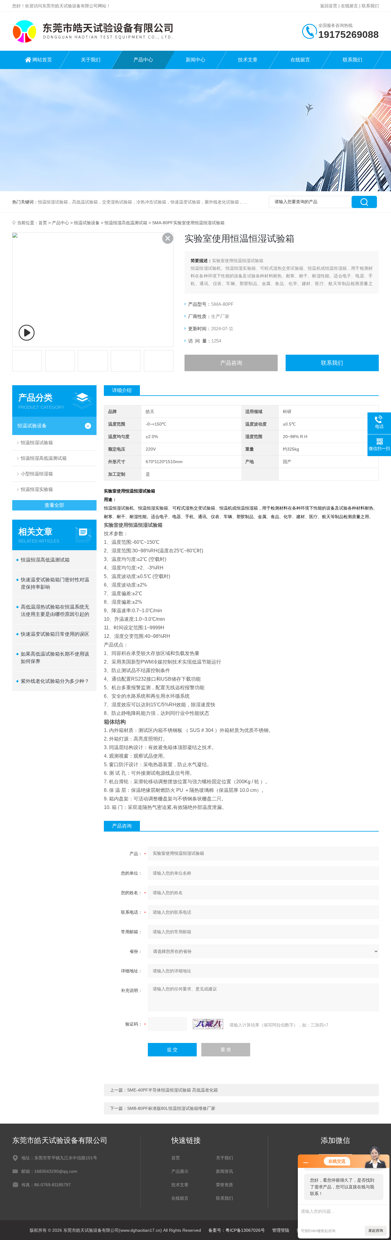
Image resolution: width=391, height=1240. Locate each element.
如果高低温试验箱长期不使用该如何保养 (55, 657)
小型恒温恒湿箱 (37, 473)
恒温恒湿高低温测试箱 (125, 222)
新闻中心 (195, 59)
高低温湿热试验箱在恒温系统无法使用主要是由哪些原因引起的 (55, 610)
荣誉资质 (224, 1184)
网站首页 (42, 59)
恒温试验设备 (87, 222)
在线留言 (349, 5)
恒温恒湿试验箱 (37, 442)
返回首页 (328, 5)
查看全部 (54, 505)
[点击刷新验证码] (208, 1024)
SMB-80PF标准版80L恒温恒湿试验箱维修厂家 (171, 1108)
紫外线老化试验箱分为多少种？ (55, 681)
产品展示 (179, 1171)
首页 (42, 222)
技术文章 (248, 59)
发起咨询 (375, 1230)
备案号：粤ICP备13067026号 (236, 1230)
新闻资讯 (224, 1171)
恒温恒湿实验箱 (37, 489)
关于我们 (90, 59)
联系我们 (370, 5)
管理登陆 (280, 1230)
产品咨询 (231, 363)
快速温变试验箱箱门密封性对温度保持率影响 (55, 583)
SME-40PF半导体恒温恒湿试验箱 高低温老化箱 (172, 1090)
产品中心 (143, 59)
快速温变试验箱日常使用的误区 (55, 634)
